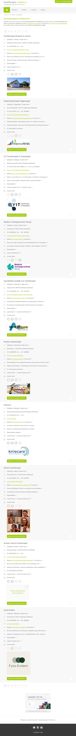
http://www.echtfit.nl (17, 239)
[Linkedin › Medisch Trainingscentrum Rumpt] (16, 260)
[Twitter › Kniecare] (8, 443)
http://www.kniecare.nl (18, 422)
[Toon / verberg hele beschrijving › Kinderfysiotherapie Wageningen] (38, 122)
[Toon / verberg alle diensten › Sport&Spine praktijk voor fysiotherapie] (38, 305)
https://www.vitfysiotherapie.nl (20, 173)
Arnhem (16, 546)
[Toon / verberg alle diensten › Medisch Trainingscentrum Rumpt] (38, 246)
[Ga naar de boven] (70, 94)
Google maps (24, 39)
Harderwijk (17, 284)
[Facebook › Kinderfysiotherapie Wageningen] (12, 135)
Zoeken (24, 10)
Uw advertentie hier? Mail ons (38, 711)
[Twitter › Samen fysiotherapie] (8, 506)
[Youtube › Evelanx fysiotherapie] (19, 379)
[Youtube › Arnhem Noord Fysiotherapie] (19, 581)
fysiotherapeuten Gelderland (33, 23)
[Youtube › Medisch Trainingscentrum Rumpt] (19, 260)
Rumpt (16, 225)
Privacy (41, 732)
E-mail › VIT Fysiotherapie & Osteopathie (18, 170)
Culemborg (17, 345)
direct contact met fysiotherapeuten (57, 23)
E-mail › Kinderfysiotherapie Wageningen (18, 114)
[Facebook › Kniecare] (12, 443)
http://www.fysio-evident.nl (19, 627)
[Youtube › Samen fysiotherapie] (19, 506)
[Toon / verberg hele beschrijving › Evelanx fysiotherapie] (38, 362)
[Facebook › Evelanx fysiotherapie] (12, 379)
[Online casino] (39, 694)
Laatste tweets (11, 312)
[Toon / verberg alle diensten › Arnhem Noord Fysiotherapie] (38, 567)
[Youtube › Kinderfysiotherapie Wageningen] (19, 135)
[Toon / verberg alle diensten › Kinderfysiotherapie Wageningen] (38, 125)
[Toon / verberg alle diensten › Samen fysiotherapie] (38, 492)
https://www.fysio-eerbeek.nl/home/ (21, 53)
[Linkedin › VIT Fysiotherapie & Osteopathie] (16, 194)
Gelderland (10, 39)
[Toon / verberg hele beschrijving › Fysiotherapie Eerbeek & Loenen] (38, 57)
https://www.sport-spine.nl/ (19, 298)
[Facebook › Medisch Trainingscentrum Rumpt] (12, 260)
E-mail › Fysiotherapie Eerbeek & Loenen (18, 49)
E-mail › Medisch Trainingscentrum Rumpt (18, 235)
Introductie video (27, 187)
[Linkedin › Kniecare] (16, 443)
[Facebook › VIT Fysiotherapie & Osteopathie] (12, 194)
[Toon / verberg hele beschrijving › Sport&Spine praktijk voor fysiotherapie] (38, 301)
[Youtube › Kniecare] (19, 443)
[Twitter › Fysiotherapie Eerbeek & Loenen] (8, 74)
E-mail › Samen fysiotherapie (15, 481)
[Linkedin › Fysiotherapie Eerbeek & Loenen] (16, 74)
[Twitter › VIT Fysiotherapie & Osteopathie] (8, 194)
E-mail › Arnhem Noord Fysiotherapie (17, 557)
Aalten (15, 471)
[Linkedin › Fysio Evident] (16, 648)
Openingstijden (11, 63)
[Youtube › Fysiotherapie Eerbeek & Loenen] (19, 74)
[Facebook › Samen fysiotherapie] (12, 506)
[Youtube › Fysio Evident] (19, 648)
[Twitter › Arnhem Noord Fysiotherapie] (8, 581)
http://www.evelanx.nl (17, 359)
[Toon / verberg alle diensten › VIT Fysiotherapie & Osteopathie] (38, 180)
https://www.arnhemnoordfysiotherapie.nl (23, 560)
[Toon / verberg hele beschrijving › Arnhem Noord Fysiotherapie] (38, 564)
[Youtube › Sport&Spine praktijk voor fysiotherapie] (19, 319)
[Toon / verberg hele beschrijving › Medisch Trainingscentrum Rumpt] (38, 243)
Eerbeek (16, 39)
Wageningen (17, 104)
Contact (33, 10)
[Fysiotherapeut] (7, 10)
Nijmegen (16, 159)
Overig (43, 10)
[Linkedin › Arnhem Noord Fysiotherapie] (16, 581)
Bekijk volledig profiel (16, 94)
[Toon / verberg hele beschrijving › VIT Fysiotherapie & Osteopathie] (38, 177)
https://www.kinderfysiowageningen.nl (22, 118)
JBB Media (36, 732)
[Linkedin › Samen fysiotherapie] (16, 506)
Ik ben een (63, 1)
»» (26, 31)
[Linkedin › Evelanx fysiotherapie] (16, 379)
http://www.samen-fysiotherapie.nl (21, 485)
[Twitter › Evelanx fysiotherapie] (8, 379)
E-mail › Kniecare (11, 418)
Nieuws (14, 10)
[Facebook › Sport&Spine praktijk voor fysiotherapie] (12, 319)
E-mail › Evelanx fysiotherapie (15, 355)
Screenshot (36, 53)
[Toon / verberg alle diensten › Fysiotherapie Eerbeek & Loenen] (38, 60)
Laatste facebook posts (14, 67)
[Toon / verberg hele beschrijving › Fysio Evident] (38, 631)
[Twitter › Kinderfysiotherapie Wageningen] (8, 135)
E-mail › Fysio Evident (13, 624)
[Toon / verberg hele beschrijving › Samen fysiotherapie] (38, 488)
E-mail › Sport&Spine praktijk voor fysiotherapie (19, 294)
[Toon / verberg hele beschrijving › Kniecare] (38, 426)
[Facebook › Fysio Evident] (12, 648)
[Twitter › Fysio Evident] (8, 648)
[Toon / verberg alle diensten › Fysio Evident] (38, 634)
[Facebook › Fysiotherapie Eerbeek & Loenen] (12, 74)
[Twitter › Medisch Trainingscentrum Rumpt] (8, 260)
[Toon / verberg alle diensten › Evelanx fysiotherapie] (38, 366)
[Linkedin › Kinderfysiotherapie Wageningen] (16, 135)
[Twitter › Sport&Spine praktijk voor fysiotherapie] (8, 319)
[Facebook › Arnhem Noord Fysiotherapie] (12, 581)
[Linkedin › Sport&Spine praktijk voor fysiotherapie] (16, 319)
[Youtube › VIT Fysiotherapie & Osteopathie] (19, 194)
